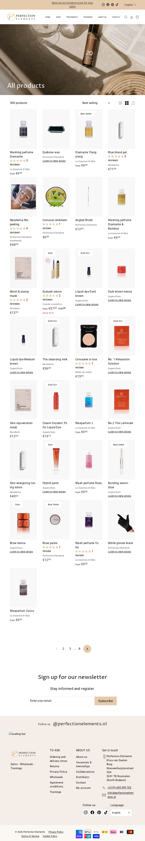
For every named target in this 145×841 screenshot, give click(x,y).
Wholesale (56, 777)
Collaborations (85, 771)
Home (47, 17)
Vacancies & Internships (83, 764)
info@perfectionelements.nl (121, 795)
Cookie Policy (50, 836)
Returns (54, 766)
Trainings (87, 17)
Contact (116, 17)
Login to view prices (54, 160)
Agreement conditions (56, 784)
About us (102, 17)
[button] (18, 160)
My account (83, 787)
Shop (58, 17)
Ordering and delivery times (58, 759)
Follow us (72, 724)
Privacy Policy (58, 771)
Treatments (72, 17)
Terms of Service (30, 836)
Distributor (82, 777)
